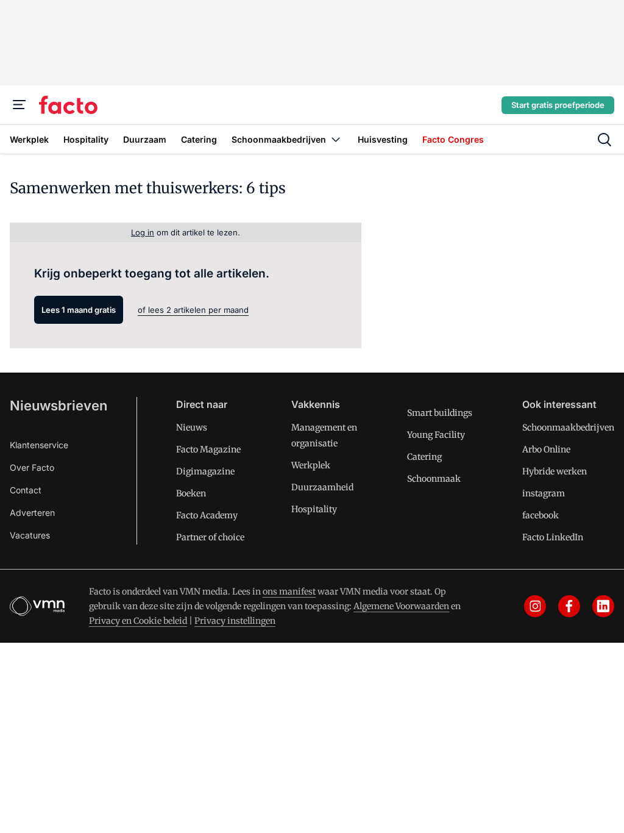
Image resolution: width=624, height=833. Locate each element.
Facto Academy (207, 515)
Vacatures (30, 535)
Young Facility (436, 434)
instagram (543, 493)
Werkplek (310, 465)
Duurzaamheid (322, 487)
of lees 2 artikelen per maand (193, 310)
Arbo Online (546, 449)
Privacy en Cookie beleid (138, 620)
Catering (424, 456)
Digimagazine (205, 471)
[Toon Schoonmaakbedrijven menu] (335, 139)
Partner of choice (210, 537)
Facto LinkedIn (552, 537)
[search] (604, 139)
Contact (25, 490)
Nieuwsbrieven (58, 405)
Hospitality (314, 509)
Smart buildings (439, 412)
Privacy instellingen (234, 620)
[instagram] (535, 606)
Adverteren (32, 512)
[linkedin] (603, 606)
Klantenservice (39, 445)
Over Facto (32, 467)
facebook (540, 515)
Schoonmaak (434, 478)
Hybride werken (554, 471)
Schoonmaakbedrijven (568, 427)
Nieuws (191, 427)
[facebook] (569, 606)
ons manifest (289, 591)
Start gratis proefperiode (557, 105)
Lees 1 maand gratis (78, 310)
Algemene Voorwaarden (401, 606)
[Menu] (19, 105)
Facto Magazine (208, 449)
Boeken (191, 493)
